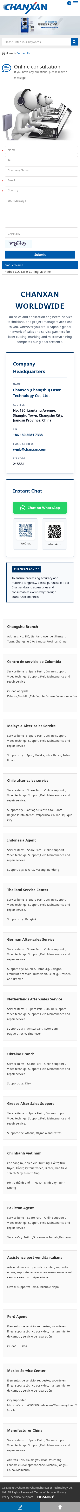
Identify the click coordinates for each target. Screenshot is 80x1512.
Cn (69, 3)
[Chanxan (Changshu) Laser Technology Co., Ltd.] (40, 7)
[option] (40, 25)
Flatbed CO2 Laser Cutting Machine (27, 271)
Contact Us (23, 53)
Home (9, 53)
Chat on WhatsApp (44, 507)
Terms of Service (45, 1492)
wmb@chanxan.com (29, 449)
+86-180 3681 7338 (28, 435)
